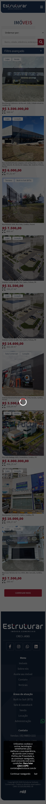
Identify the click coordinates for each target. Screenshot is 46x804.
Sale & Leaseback (23, 704)
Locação (23, 715)
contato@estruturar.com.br (23, 768)
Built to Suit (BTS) (23, 699)
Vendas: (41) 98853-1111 (23, 735)
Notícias (23, 685)
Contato (23, 679)
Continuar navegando (20, 773)
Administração (23, 721)
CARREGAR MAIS (23, 592)
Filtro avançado (14, 51)
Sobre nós (23, 668)
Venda (23, 710)
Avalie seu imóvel (23, 674)
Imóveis (23, 663)
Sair (36, 774)
